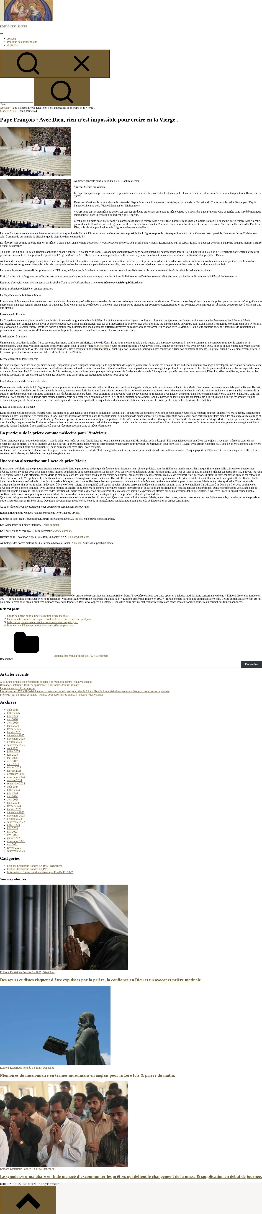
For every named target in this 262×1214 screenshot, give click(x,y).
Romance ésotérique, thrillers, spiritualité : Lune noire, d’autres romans (39, 684)
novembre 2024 (16, 777)
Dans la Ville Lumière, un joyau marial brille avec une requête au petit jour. (49, 619)
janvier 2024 (14, 809)
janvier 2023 (14, 838)
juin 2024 (12, 793)
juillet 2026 (13, 712)
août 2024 (12, 786)
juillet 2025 (13, 751)
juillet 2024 (13, 789)
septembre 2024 (16, 783)
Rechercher (6, 658)
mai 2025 (12, 757)
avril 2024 (13, 799)
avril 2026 (13, 722)
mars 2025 (13, 764)
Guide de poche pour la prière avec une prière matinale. (38, 615)
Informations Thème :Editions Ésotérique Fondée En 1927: (40, 872)
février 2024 (14, 805)
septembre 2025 (16, 745)
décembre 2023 (15, 812)
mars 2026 (13, 725)
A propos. (12, 45)
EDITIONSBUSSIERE (13, 26)
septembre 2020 (16, 850)
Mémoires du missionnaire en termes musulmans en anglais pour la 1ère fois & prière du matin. (87, 1075)
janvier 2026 (14, 732)
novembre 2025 (16, 738)
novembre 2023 (16, 815)
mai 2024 (12, 796)
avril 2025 (13, 761)
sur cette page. (103, 345)
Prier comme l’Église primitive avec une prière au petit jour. (40, 625)
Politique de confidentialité (22, 41)
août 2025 (12, 748)
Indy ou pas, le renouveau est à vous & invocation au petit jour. (42, 622)
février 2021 (14, 847)
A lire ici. (77, 518)
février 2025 (14, 767)
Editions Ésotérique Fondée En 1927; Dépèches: (80, 655)
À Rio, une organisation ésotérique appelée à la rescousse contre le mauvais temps (46, 681)
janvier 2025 (14, 770)
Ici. (78, 512)
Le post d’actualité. (79, 536)
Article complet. (51, 524)
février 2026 (14, 728)
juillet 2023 (13, 825)
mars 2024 (13, 802)
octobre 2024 (14, 780)
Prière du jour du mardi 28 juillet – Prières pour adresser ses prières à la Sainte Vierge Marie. (52, 694)
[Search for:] (17, 104)
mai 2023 (12, 831)
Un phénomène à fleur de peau (17, 688)
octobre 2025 (14, 741)
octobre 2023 (14, 818)
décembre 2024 (15, 773)
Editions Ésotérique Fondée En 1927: (28, 869)
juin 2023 (12, 828)
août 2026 (12, 709)
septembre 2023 (16, 821)
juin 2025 (12, 754)
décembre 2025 (15, 735)
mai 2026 (12, 719)
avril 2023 (13, 834)
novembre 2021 (16, 841)
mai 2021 (12, 844)
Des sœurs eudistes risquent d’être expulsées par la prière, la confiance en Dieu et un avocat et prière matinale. (101, 980)
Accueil (11, 38)
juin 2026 (12, 716)
